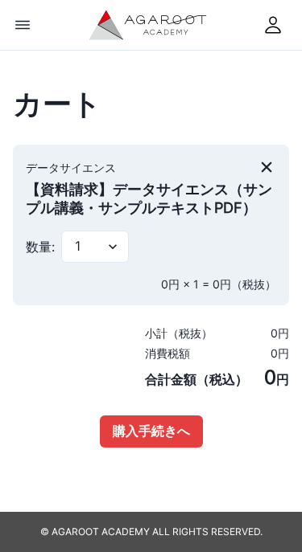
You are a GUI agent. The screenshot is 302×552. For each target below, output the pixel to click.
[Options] (22, 25)
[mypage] (273, 25)
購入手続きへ (151, 431)
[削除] (266, 167)
